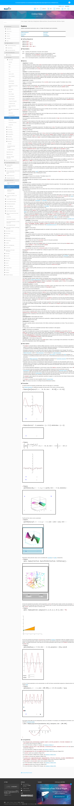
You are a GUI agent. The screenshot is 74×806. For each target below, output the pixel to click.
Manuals (7, 265)
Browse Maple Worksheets (11, 201)
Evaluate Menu (10, 134)
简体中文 (22, 802)
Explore (10, 117)
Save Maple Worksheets (11, 208)
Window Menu (10, 138)
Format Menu (10, 131)
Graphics (7, 242)
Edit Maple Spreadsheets (11, 203)
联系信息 (23, 782)
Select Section (11, 89)
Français (11, 802)
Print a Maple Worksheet (11, 225)
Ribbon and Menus (10, 43)
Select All (10, 91)
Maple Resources (10, 154)
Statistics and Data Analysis (10, 238)
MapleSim (7, 272)
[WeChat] (32, 795)
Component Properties (13, 101)
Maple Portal (9, 28)
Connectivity (8, 247)
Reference (7, 260)
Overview (10, 62)
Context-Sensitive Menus (11, 45)
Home (22, 21)
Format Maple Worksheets (11, 199)
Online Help (30, 21)
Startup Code (11, 120)
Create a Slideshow (10, 206)
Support (25, 21)
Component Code (12, 103)
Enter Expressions (10, 168)
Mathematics (8, 233)
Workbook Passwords (12, 122)
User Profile (11, 59)
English (8, 802)
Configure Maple (9, 267)
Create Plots (9, 216)
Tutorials (8, 36)
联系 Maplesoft (61, 6)
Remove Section (11, 83)
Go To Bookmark (12, 96)
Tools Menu (10, 136)
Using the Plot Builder (11, 193)
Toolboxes (7, 270)
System (7, 262)
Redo (9, 66)
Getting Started (8, 26)
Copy (9, 71)
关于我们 (6, 782)
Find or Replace (11, 94)
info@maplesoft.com (26, 790)
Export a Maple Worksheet (11, 210)
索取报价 (67, 6)
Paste (10, 78)
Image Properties (12, 98)
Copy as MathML (12, 76)
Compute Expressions (10, 175)
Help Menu (10, 141)
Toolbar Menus (9, 47)
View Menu (10, 127)
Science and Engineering (10, 245)
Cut (9, 69)
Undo (10, 64)
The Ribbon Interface (11, 149)
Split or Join (11, 112)
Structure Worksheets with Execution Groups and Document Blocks (13, 172)
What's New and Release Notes (11, 160)
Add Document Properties (11, 219)
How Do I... (8, 33)
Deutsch (15, 802)
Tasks (8, 40)
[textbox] (44, 389)
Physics (7, 235)
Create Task (11, 124)
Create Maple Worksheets (10, 162)
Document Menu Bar (11, 52)
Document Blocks (12, 115)
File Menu (9, 54)
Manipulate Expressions (11, 177)
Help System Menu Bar (11, 50)
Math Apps (8, 253)
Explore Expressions (10, 180)
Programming (8, 240)
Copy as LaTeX (11, 73)
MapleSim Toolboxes (9, 274)
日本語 (19, 802)
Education (7, 255)
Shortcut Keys (9, 31)
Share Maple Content (9, 231)
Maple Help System (10, 151)
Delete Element (11, 81)
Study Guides (8, 258)
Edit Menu (9, 57)
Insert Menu (10, 129)
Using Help (8, 38)
